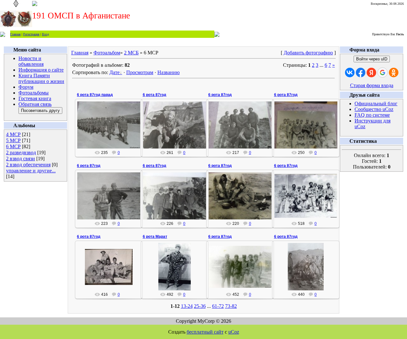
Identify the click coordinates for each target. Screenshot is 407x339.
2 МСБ (131, 52)
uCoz (233, 332)
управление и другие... (31, 170)
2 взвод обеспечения (28, 164)
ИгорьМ (112, 130)
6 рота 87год (154, 95)
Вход (45, 34)
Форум (25, 87)
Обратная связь (35, 104)
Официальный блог (376, 103)
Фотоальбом (106, 52)
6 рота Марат (155, 236)
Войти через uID (371, 59)
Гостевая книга (34, 98)
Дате (114, 72)
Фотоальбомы (33, 92)
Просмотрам (139, 72)
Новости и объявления (31, 61)
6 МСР (13, 146)
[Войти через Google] (382, 72)
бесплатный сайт (205, 332)
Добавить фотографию (308, 52)
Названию (168, 72)
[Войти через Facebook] (360, 72)
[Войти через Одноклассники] (393, 72)
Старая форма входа (371, 85)
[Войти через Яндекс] (371, 72)
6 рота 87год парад (95, 95)
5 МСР (13, 140)
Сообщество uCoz (374, 109)
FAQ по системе (372, 115)
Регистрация (31, 34)
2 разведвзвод (21, 152)
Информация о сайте (41, 70)
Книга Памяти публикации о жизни (41, 78)
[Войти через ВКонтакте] (350, 72)
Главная (15, 34)
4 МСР (13, 134)
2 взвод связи (20, 158)
